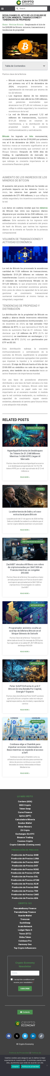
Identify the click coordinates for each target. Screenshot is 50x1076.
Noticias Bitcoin (16, 24)
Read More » (25, 477)
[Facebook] (9, 1036)
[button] (2, 8)
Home (5, 24)
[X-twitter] (17, 1036)
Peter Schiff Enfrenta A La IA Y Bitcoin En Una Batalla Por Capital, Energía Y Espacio (25, 689)
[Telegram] (25, 1036)
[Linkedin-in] (33, 1036)
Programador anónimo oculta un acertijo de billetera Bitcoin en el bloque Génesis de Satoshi (25, 631)
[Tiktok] (41, 1036)
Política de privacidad (30, 1066)
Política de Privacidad (19, 1052)
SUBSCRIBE (25, 989)
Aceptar (15, 1066)
